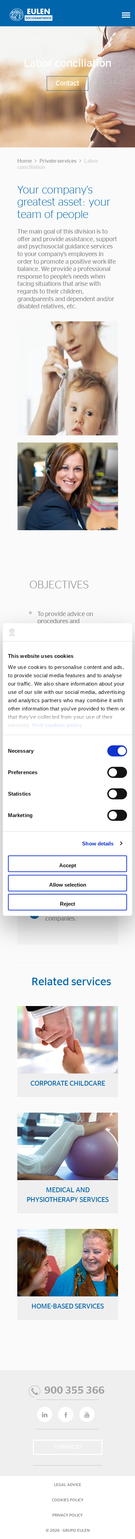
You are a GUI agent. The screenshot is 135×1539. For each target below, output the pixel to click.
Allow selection (67, 884)
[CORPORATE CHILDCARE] (67, 1059)
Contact (67, 83)
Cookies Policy (67, 1500)
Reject (67, 904)
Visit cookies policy (57, 725)
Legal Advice (67, 1485)
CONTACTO (67, 1447)
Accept (67, 865)
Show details (98, 843)
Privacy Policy (67, 1515)
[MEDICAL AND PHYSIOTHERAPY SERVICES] (67, 1170)
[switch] (117, 772)
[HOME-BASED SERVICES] (67, 1282)
